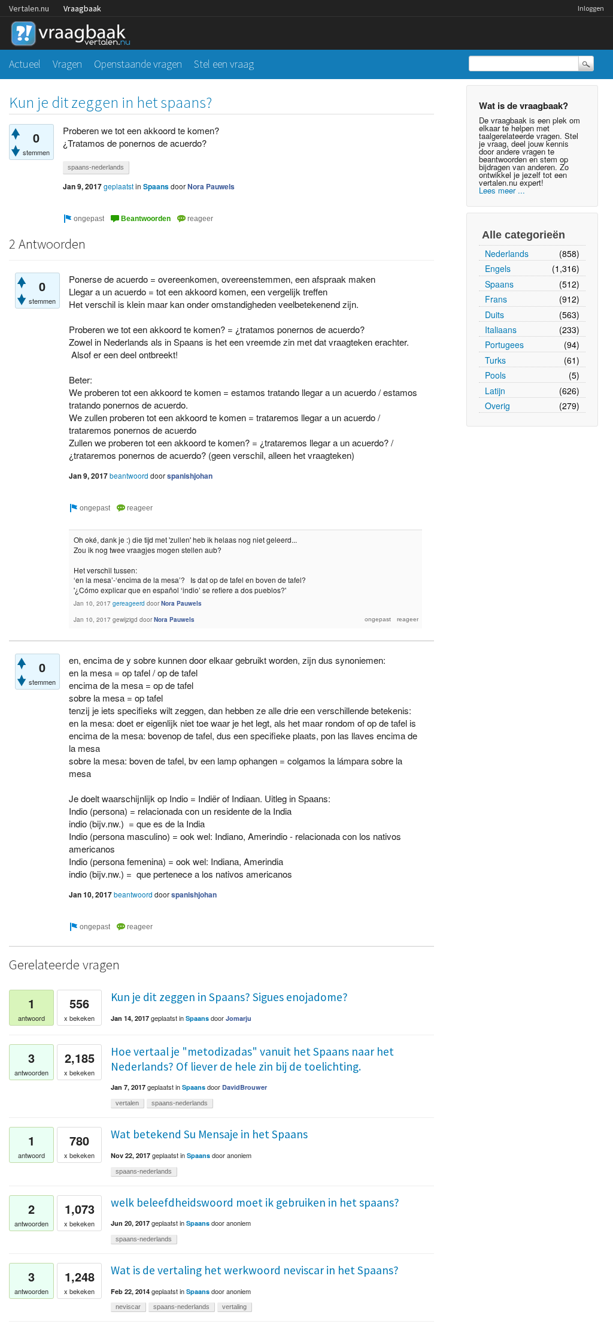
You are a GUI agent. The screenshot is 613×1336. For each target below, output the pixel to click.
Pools (495, 375)
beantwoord (129, 475)
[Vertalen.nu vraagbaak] (73, 31)
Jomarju (238, 1018)
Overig (497, 406)
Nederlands (507, 253)
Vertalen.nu (29, 8)
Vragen (67, 64)
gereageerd (129, 603)
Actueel (25, 64)
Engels (498, 268)
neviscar (128, 1306)
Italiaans (501, 329)
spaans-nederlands (96, 167)
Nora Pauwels (211, 186)
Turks (495, 360)
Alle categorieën (523, 235)
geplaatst (118, 186)
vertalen (127, 1103)
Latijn (495, 391)
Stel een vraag (224, 64)
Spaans (499, 284)
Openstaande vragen (138, 64)
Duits (494, 315)
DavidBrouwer (244, 1087)
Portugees (504, 344)
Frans (496, 299)
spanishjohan (190, 475)
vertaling (234, 1306)
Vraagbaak (82, 8)
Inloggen (591, 8)
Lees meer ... (502, 190)
